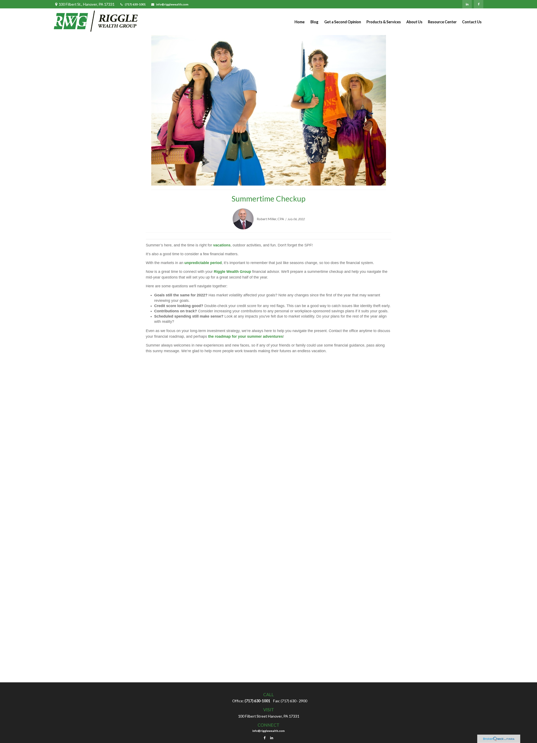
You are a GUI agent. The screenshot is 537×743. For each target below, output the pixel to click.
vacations (222, 245)
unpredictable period (203, 263)
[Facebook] (478, 4)
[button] (299, 21)
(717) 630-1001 (135, 4)
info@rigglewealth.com (172, 4)
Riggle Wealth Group (232, 271)
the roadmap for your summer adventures (245, 336)
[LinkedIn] (467, 4)
